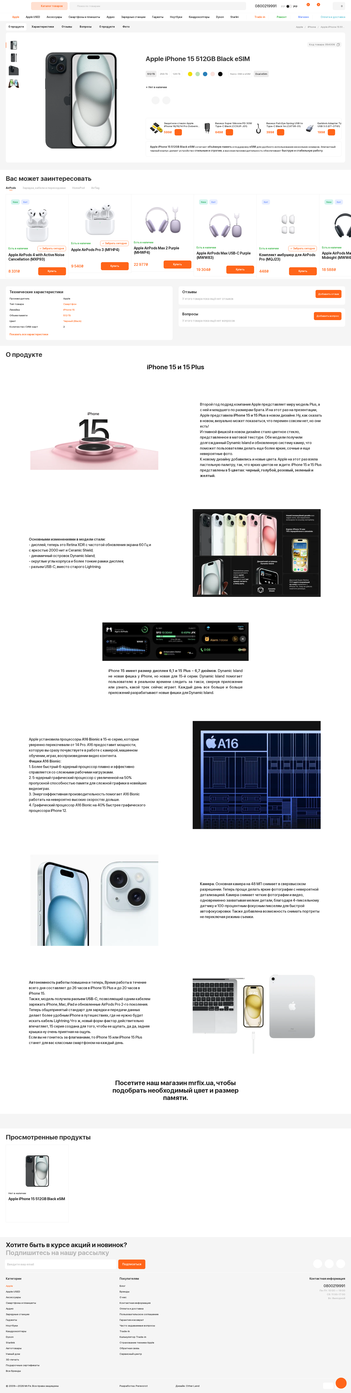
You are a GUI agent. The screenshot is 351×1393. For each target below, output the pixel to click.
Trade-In (125, 1331)
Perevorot (142, 1385)
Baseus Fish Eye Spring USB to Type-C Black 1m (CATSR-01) (284, 125)
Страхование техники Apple (137, 1342)
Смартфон (69, 304)
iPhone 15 (69, 309)
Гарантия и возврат (132, 1319)
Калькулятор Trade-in (133, 1336)
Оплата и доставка (132, 1308)
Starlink (235, 17)
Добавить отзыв (328, 293)
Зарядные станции (133, 17)
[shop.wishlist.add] (156, 100)
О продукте (16, 26)
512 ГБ (67, 315)
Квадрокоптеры (199, 17)
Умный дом (13, 1353)
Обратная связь (129, 1348)
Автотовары (14, 1348)
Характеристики (43, 26)
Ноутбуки (176, 17)
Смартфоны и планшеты (84, 17)
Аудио (111, 17)
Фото (126, 26)
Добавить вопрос (327, 315)
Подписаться (131, 1264)
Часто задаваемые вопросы (137, 1325)
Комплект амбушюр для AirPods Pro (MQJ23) (287, 257)
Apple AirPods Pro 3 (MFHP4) (95, 250)
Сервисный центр (131, 1353)
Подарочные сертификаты (22, 1365)
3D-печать (12, 1359)
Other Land (192, 1385)
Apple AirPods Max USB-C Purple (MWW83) (224, 255)
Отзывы (67, 26)
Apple (15, 17)
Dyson (220, 17)
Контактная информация (135, 1302)
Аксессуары (54, 17)
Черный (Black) (72, 321)
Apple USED (33, 17)
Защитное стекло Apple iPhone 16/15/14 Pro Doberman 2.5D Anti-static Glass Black (182, 125)
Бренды (124, 1291)
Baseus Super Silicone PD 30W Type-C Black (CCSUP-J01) (233, 125)
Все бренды (13, 1370)
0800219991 (266, 6)
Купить (52, 271)
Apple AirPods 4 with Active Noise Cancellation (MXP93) (36, 257)
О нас (123, 1297)
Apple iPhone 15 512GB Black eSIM (36, 1199)
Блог (122, 1285)
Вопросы (86, 26)
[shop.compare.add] (166, 100)
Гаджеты (157, 17)
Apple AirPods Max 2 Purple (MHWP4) (156, 250)
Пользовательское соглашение (139, 1314)
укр (295, 6)
